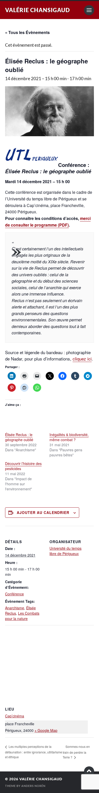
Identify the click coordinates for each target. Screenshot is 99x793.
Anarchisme (14, 607)
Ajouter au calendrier (43, 512)
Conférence (14, 593)
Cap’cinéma (14, 715)
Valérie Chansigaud (37, 10)
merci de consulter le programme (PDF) (48, 221)
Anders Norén (33, 785)
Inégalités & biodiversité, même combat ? (69, 437)
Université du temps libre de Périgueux (65, 551)
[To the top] (89, 771)
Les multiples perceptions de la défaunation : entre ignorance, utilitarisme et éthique (33, 751)
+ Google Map (46, 730)
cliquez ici (82, 358)
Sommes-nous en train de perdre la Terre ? (76, 751)
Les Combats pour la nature (22, 616)
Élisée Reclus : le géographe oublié (19, 437)
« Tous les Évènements (27, 32)
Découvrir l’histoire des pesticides (23, 466)
